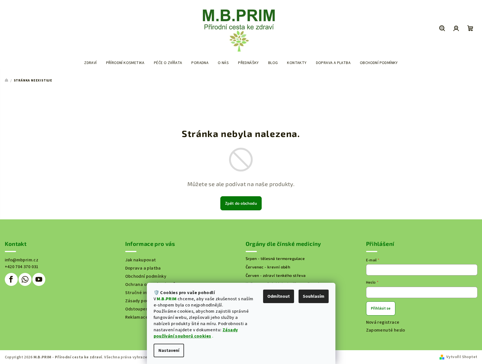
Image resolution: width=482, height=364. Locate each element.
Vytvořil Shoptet (461, 357)
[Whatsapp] (25, 279)
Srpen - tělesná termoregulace (275, 259)
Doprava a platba (143, 268)
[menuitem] (90, 62)
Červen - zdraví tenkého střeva (276, 275)
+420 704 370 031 (22, 267)
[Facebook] (11, 279)
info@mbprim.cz (22, 260)
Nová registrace (383, 322)
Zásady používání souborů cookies (196, 333)
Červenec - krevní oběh (268, 267)
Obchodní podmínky (146, 276)
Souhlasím (313, 296)
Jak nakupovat (140, 260)
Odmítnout (278, 296)
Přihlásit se (381, 308)
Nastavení (168, 350)
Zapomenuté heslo (385, 330)
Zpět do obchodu (241, 203)
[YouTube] (38, 279)
